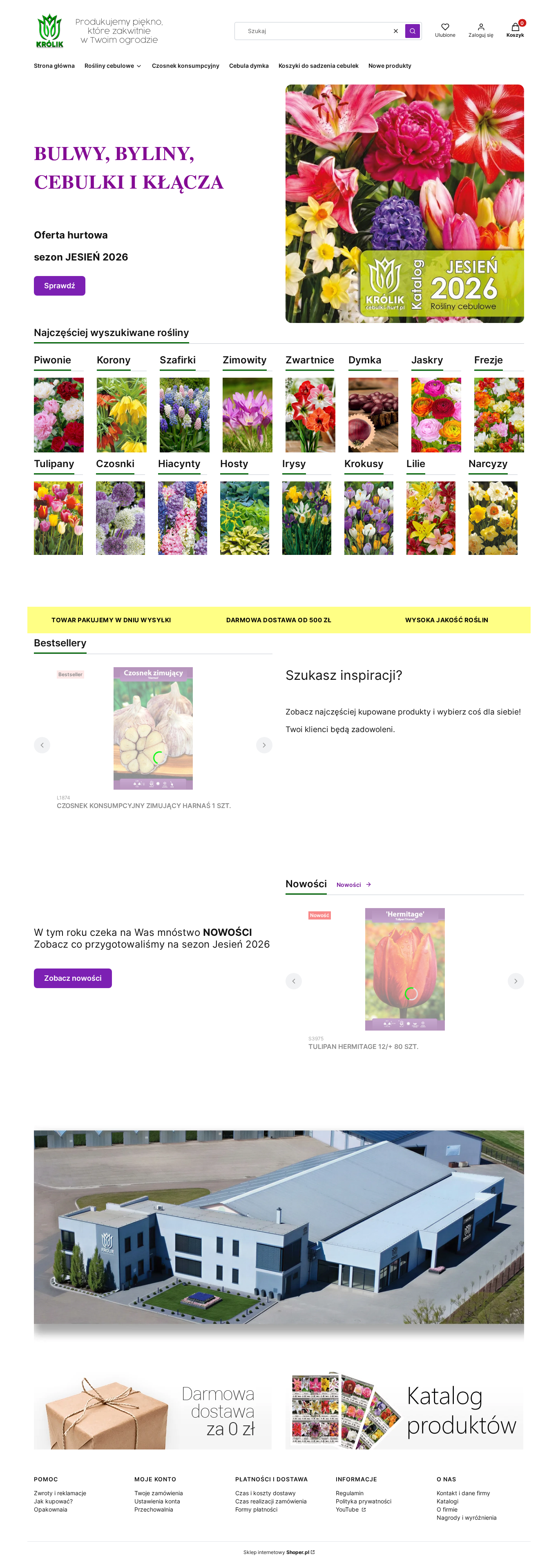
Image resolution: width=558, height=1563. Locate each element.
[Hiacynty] (182, 552)
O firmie (447, 1509)
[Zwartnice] (310, 450)
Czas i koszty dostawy (265, 1493)
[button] (412, 31)
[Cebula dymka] (373, 450)
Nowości (349, 884)
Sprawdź (59, 285)
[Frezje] (499, 450)
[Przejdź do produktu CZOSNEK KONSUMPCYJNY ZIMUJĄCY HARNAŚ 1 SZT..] (153, 728)
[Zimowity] (247, 450)
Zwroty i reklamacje (60, 1493)
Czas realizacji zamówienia (271, 1501)
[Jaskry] (436, 450)
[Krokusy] (368, 552)
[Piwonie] (59, 450)
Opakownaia (50, 1509)
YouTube (348, 1509)
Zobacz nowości (73, 978)
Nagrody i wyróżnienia (467, 1517)
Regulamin (350, 1493)
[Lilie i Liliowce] (430, 552)
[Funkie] (244, 552)
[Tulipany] (58, 552)
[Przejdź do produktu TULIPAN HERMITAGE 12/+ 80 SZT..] (404, 969)
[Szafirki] (185, 450)
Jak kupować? (53, 1501)
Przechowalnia (153, 1509)
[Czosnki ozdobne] (120, 552)
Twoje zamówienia (158, 1493)
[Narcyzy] (493, 552)
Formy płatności (256, 1509)
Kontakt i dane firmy (463, 1493)
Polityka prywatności (363, 1501)
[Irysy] (306, 552)
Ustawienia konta (157, 1501)
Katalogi (447, 1501)
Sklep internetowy (276, 1552)
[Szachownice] (122, 450)
